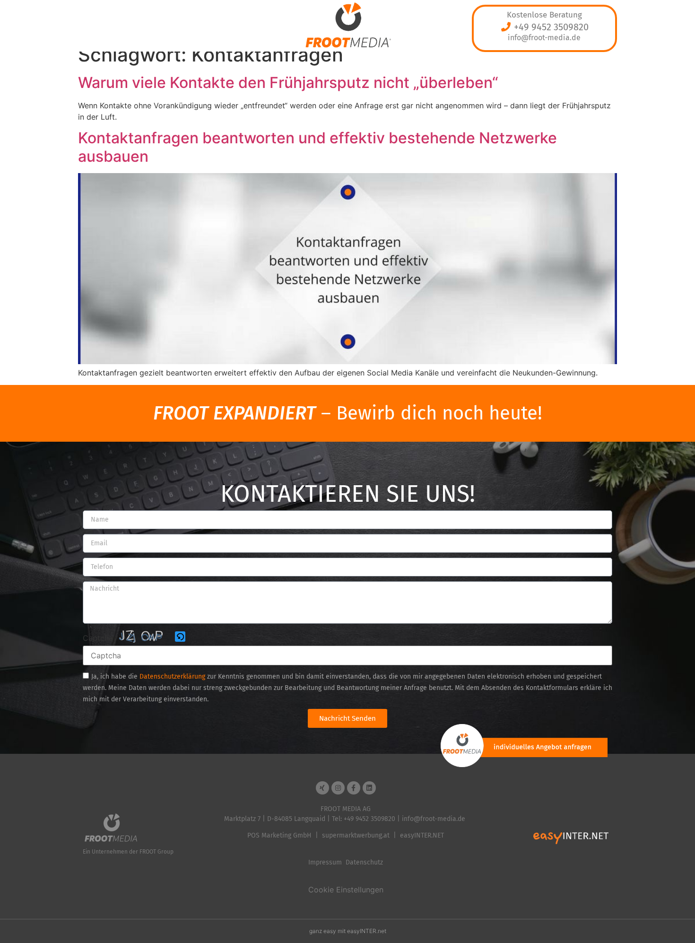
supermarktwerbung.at (356, 835)
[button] (181, 637)
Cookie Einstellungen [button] (345, 889)
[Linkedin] (369, 788)
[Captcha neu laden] (180, 636)
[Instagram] (338, 788)
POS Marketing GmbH (279, 835)
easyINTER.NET (422, 835)
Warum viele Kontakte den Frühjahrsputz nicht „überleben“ (288, 82)
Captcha (98, 638)
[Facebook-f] (353, 788)
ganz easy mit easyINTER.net (347, 930)
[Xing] (322, 788)
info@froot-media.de (544, 37)
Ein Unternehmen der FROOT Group (128, 851)
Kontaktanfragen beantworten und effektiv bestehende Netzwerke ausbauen (317, 147)
